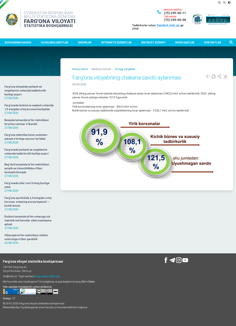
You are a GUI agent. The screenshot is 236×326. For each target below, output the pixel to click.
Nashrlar (84, 42)
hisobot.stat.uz (168, 25)
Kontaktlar (212, 42)
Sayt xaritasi (26, 276)
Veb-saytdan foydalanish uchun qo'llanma (27, 286)
